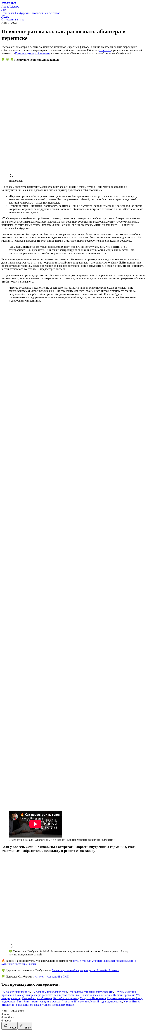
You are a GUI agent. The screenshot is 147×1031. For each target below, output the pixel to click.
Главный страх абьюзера (37, 998)
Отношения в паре (12, 19)
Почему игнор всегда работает (33, 995)
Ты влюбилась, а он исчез (96, 995)
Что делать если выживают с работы (90, 991)
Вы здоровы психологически (49, 991)
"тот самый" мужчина (75, 1001)
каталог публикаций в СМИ (52, 976)
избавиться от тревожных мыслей (54, 1004)
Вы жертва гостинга (66, 995)
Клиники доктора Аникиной (32, 53)
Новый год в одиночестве (106, 1001)
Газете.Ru (105, 50)
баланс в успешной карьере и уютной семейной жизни (85, 970)
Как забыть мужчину (66, 998)
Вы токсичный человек (15, 991)
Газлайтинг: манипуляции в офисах (39, 1001)
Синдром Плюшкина (93, 998)
